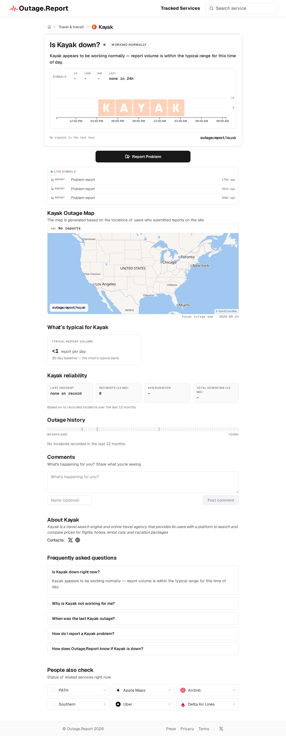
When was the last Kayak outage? (83, 618)
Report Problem (146, 156)
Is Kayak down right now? (76, 571)
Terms (204, 728)
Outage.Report (43, 8)
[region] (143, 273)
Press (171, 728)
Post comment (221, 500)
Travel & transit (71, 27)
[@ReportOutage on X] (221, 729)
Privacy (187, 728)
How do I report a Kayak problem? (83, 633)
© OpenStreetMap (226, 311)
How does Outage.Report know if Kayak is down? (97, 648)
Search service (231, 8)
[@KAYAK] (70, 540)
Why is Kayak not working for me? (83, 603)
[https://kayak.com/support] (77, 540)
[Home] (49, 27)
